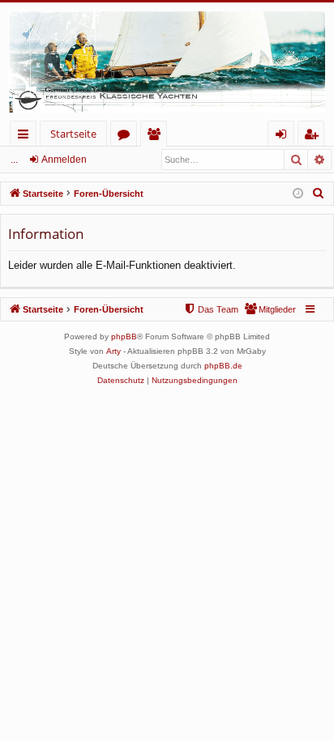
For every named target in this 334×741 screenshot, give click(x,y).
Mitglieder (157, 136)
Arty (113, 351)
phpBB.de (223, 365)
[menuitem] (318, 193)
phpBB (124, 336)
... (14, 159)
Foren (127, 136)
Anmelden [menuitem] (284, 136)
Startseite (73, 133)
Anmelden (64, 159)
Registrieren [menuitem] (314, 136)
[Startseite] (167, 61)
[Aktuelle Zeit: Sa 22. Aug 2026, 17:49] (298, 194)
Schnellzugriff (26, 136)
